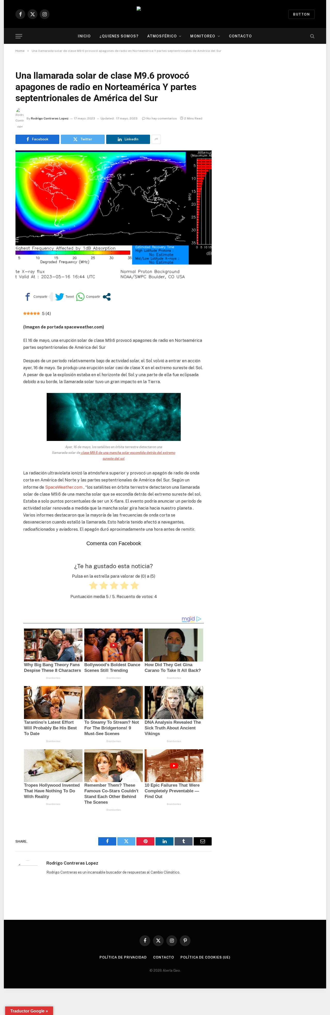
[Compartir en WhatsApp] (88, 296)
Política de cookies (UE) (205, 957)
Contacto (240, 36)
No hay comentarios (161, 118)
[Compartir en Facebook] (35, 296)
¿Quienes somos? (119, 36)
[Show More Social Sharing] (156, 139)
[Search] (312, 36)
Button (301, 14)
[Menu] (18, 36)
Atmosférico (162, 36)
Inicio (84, 36)
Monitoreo (202, 36)
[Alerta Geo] (165, 14)
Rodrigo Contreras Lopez (50, 118)
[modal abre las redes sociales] (106, 296)
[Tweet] (64, 296)
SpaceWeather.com (63, 487)
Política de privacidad (123, 957)
